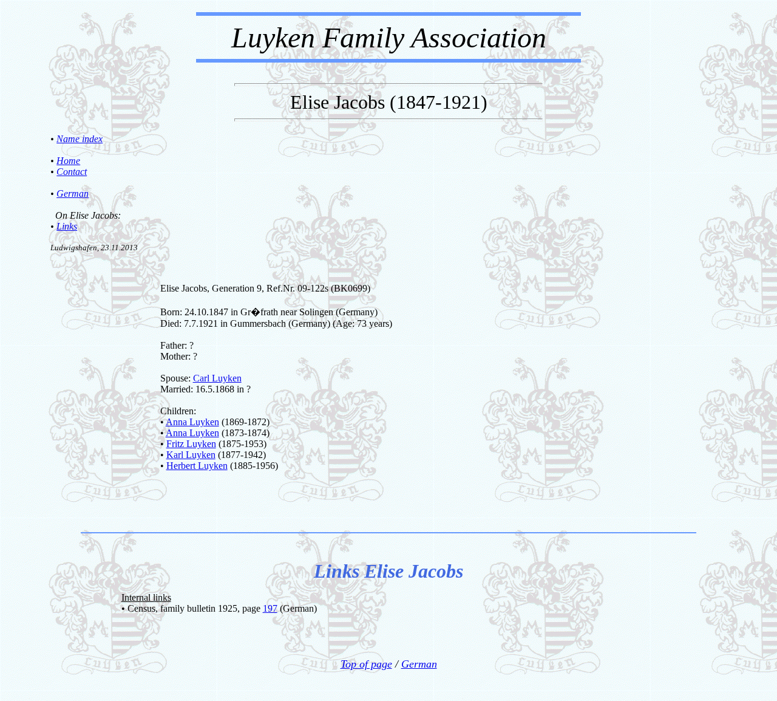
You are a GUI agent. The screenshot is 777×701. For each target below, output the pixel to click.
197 (270, 608)
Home (68, 161)
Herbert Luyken (197, 465)
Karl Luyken (190, 455)
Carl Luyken (217, 378)
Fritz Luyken (191, 444)
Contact (71, 171)
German (72, 193)
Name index (79, 139)
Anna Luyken (192, 422)
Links (66, 226)
